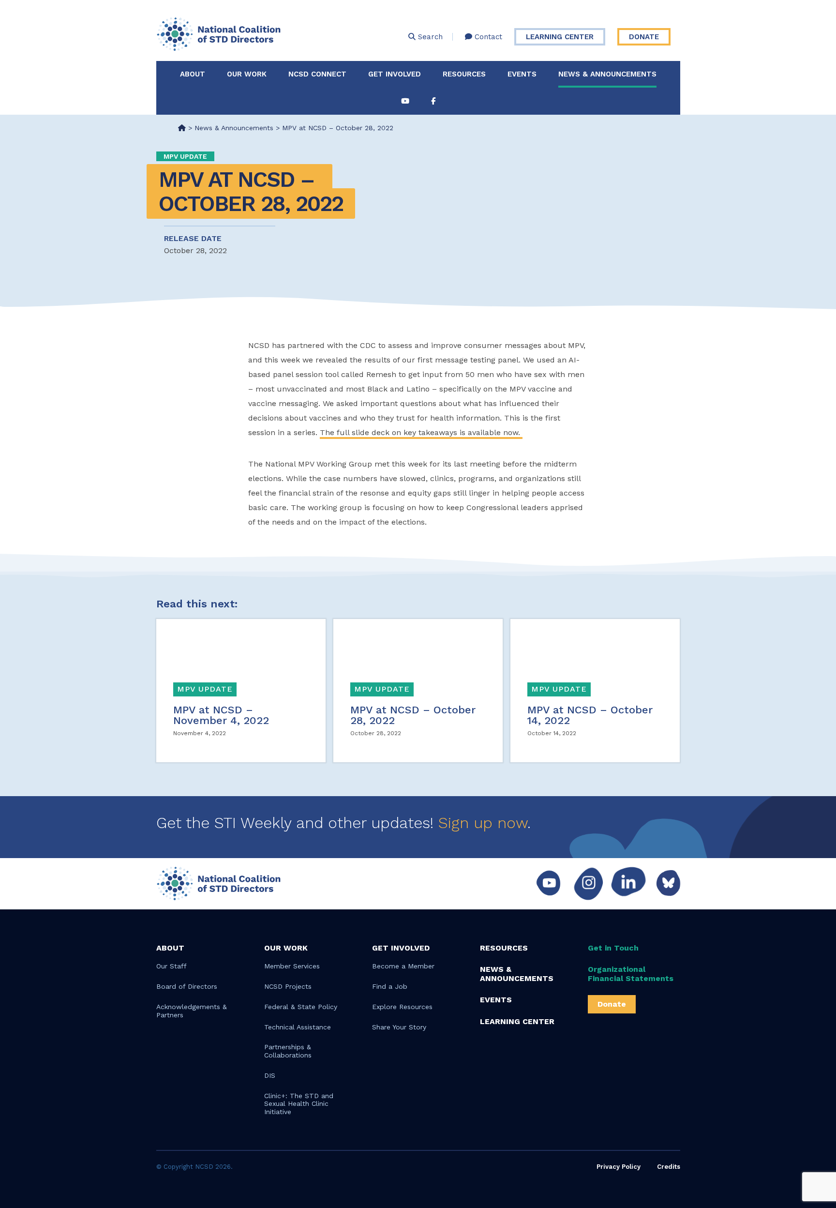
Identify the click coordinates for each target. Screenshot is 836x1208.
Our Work (247, 74)
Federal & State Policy (300, 1007)
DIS (269, 1075)
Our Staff (171, 966)
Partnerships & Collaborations (288, 1051)
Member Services (292, 966)
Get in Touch (613, 947)
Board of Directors (186, 986)
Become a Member (403, 966)
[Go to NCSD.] (182, 128)
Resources (464, 74)
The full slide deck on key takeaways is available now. (421, 432)
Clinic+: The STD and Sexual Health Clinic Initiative (298, 1104)
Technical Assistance (297, 1027)
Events (522, 74)
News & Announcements (607, 74)
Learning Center (560, 36)
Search (429, 36)
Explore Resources (402, 1007)
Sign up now (482, 823)
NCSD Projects (288, 986)
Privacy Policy (619, 1166)
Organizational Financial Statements (630, 974)
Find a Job (389, 986)
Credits (668, 1166)
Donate (644, 36)
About (192, 74)
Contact (487, 36)
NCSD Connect (317, 74)
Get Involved (394, 74)
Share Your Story (399, 1027)
